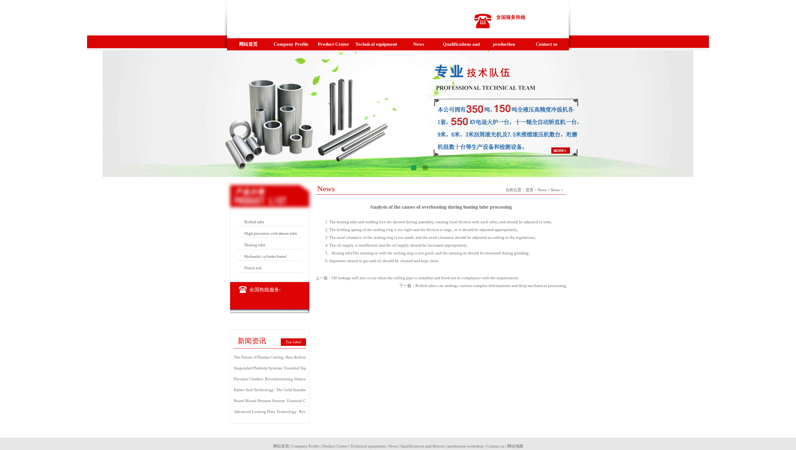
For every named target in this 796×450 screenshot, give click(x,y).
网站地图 (515, 446)
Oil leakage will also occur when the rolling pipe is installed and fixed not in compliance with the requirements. (425, 278)
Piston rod (252, 268)
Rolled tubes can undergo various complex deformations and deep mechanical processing (490, 285)
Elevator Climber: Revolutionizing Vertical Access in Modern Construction (297, 379)
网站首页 (248, 44)
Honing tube (255, 245)
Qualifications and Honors (461, 46)
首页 (529, 190)
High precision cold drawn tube (270, 233)
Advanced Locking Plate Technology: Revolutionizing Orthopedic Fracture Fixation (305, 411)
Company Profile (291, 44)
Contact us (547, 44)
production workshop (504, 46)
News (418, 44)
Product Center (333, 44)
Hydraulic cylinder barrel (265, 256)
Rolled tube (254, 222)
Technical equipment (376, 44)
